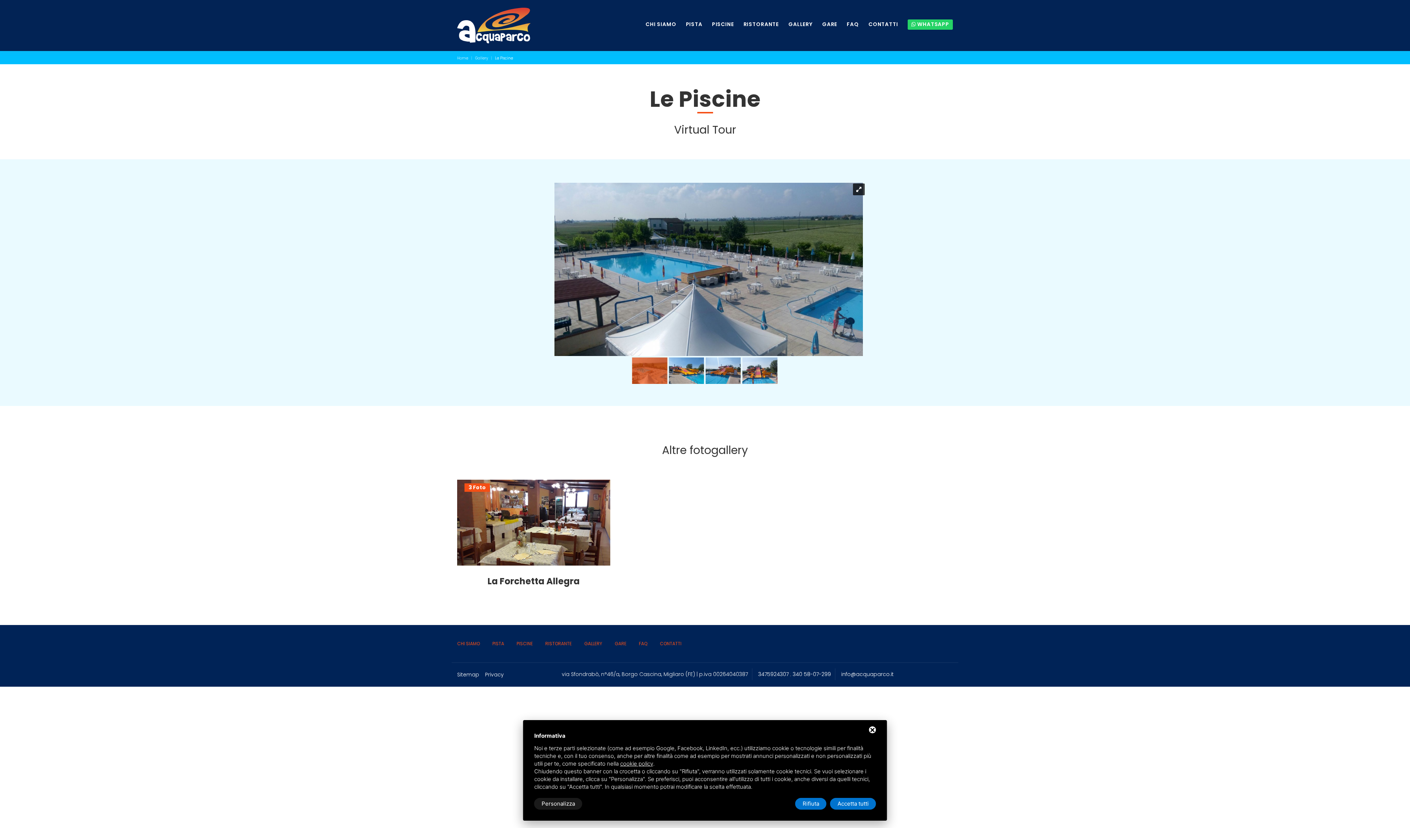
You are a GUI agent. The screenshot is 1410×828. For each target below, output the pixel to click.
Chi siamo (661, 24)
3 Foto (477, 487)
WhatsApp (932, 24)
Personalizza (558, 803)
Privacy (494, 674)
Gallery (800, 24)
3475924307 (773, 674)
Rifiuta (811, 803)
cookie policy (636, 763)
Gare (829, 24)
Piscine (723, 24)
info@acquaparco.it (867, 674)
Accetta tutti (853, 803)
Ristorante (761, 24)
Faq (853, 24)
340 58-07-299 (812, 674)
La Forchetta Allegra (534, 581)
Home (462, 58)
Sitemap (468, 674)
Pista (694, 24)
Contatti (883, 24)
